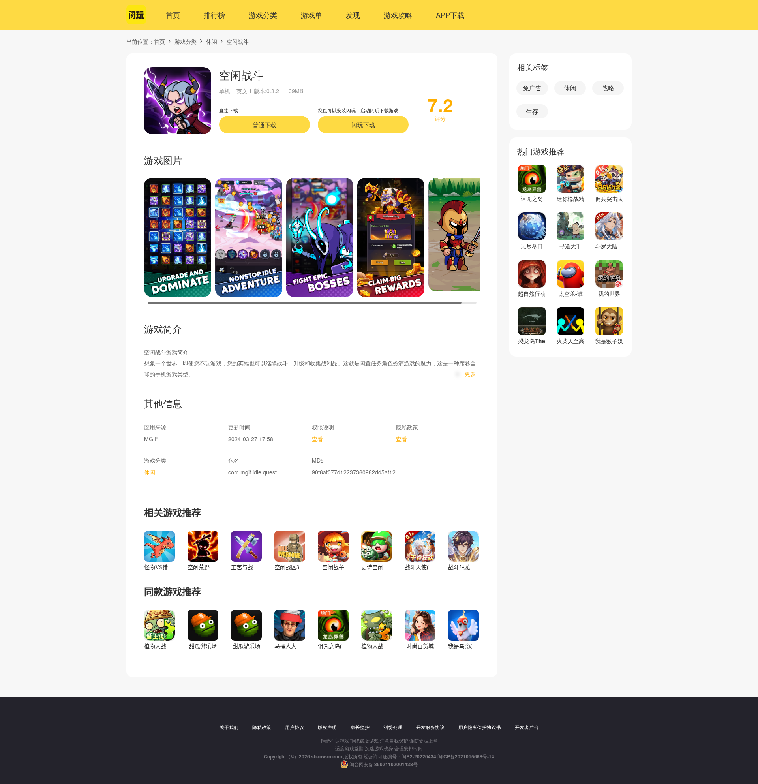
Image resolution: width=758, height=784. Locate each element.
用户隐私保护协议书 (479, 727)
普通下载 (264, 124)
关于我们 (229, 727)
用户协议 (294, 727)
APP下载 (450, 14)
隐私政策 (261, 727)
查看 (317, 439)
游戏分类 (263, 14)
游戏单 (311, 14)
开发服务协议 (430, 727)
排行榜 (214, 14)
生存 (532, 111)
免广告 (532, 87)
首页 (173, 14)
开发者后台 (526, 727)
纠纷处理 (392, 727)
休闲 (211, 41)
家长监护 (360, 727)
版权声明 (327, 727)
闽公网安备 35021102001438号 (383, 764)
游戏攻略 (398, 14)
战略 (608, 87)
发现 (353, 14)
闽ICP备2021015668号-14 (465, 756)
